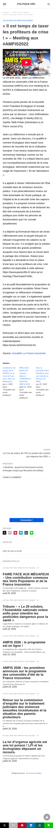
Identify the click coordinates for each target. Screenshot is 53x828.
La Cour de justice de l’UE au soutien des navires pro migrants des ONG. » (26, 455)
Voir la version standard (33, 773)
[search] (48, 4)
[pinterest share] (15, 533)
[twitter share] (4, 533)
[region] (26, 424)
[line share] (31, 533)
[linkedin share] (21, 533)
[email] (13, 825)
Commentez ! (26, 520)
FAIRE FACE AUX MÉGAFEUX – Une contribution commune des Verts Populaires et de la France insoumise (26, 579)
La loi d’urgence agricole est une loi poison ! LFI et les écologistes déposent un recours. (25, 747)
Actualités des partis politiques (18, 14)
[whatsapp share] (26, 533)
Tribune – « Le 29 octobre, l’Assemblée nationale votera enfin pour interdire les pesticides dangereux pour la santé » (25, 613)
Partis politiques (21, 12)
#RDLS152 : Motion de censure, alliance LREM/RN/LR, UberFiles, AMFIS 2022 (25, 376)
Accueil (6, 12)
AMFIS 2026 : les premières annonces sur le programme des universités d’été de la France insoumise (24, 673)
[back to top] (46, 817)
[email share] (10, 533)
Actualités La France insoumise (29, 353)
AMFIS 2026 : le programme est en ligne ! (24, 643)
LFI (38, 568)
